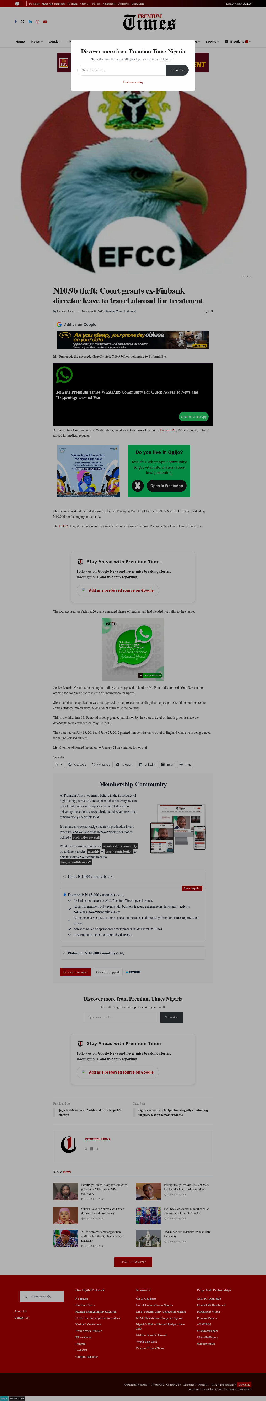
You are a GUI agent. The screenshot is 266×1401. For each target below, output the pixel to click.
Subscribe (177, 70)
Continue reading (133, 82)
